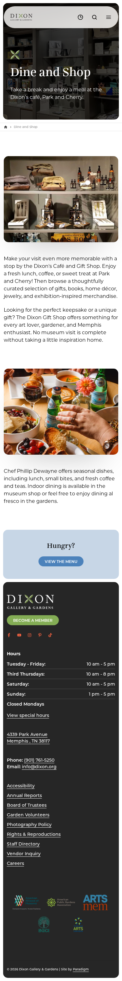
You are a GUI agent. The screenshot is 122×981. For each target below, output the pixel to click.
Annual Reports (24, 795)
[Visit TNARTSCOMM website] (78, 924)
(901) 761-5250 (39, 760)
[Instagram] (29, 635)
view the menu (61, 561)
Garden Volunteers (28, 815)
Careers (15, 863)
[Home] (6, 127)
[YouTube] (19, 635)
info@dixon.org (39, 766)
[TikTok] (50, 635)
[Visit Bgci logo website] (44, 924)
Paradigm (81, 969)
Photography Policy (29, 824)
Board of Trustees (27, 805)
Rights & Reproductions (34, 834)
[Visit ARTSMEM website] (95, 902)
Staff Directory (23, 844)
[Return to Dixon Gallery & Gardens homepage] (30, 602)
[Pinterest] (40, 635)
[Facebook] (9, 635)
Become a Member (33, 620)
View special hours (28, 715)
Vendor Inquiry (24, 853)
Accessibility (21, 786)
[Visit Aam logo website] (27, 902)
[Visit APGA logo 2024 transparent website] (61, 902)
